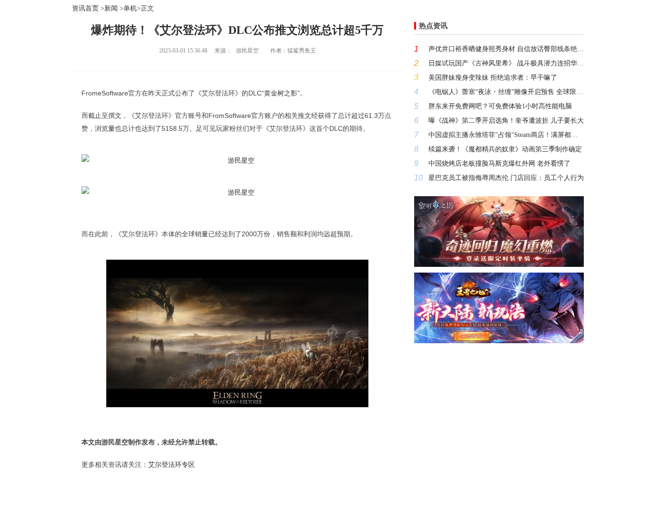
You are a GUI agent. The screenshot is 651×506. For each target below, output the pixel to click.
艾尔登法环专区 (171, 464)
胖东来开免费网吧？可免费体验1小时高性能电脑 (500, 106)
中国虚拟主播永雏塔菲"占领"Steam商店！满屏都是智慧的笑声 (506, 134)
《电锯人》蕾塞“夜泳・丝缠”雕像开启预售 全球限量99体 (506, 91)
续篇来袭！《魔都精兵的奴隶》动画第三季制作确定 (505, 149)
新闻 (111, 8)
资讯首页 (85, 8)
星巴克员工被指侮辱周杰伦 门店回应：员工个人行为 (506, 177)
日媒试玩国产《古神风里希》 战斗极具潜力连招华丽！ (506, 63)
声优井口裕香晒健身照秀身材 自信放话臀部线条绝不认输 (506, 49)
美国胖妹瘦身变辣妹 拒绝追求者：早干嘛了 (492, 77)
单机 (130, 8)
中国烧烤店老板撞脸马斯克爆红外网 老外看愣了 (499, 163)
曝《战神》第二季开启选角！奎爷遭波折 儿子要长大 (506, 120)
